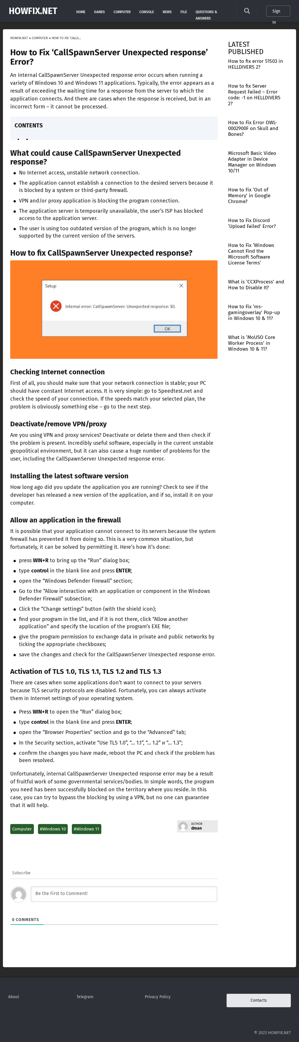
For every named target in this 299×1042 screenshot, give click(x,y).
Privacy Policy (158, 996)
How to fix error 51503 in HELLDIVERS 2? (255, 64)
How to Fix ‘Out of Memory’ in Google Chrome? (249, 196)
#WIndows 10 (53, 829)
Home (80, 11)
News (167, 11)
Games (99, 11)
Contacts (259, 1000)
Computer (122, 11)
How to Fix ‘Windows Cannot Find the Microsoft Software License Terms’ (251, 254)
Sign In (276, 13)
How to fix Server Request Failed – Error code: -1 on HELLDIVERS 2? (254, 95)
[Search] (247, 12)
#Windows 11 (86, 829)
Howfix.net (33, 11)
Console (146, 11)
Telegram (85, 996)
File (183, 11)
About (13, 996)
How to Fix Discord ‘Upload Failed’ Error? (252, 223)
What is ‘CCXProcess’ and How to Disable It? (256, 285)
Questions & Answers (206, 11)
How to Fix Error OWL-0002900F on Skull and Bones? (253, 128)
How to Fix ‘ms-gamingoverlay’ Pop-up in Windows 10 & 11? (254, 312)
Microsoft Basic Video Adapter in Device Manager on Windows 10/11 (252, 162)
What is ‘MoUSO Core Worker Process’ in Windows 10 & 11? (251, 343)
